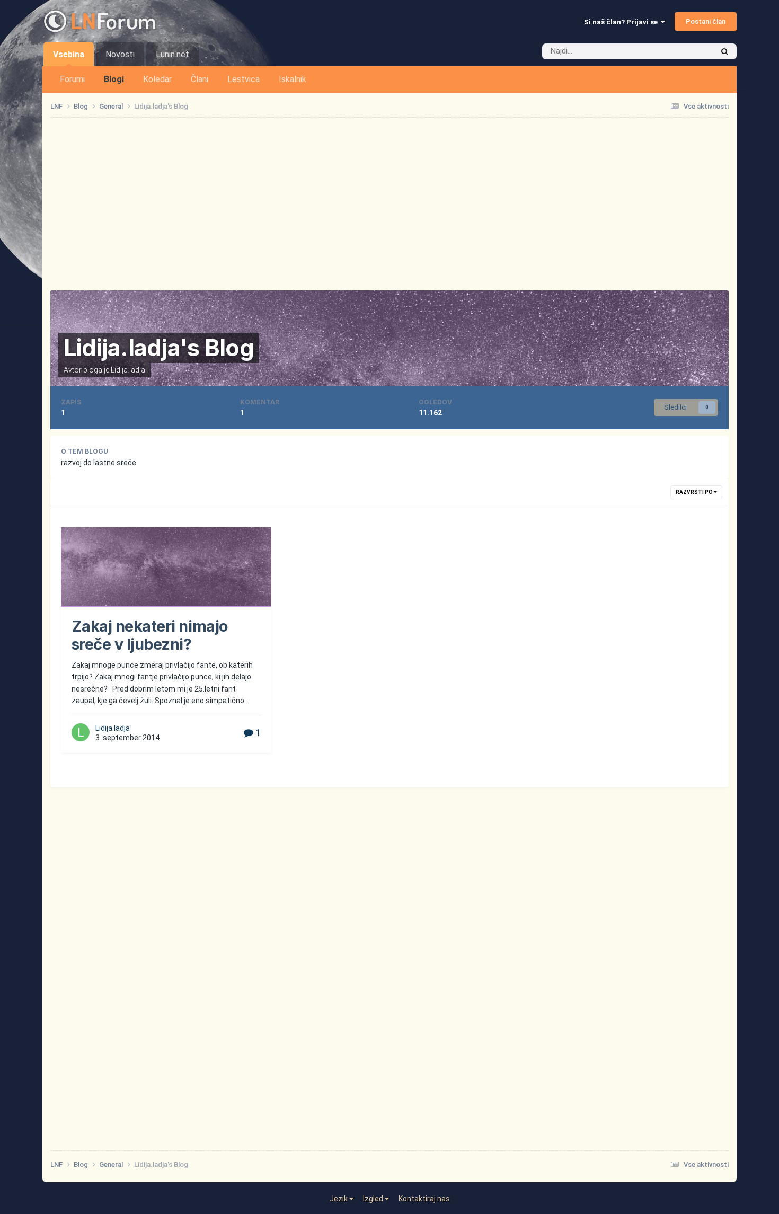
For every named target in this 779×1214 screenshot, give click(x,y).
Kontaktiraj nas (424, 1198)
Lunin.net (172, 54)
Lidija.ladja (128, 370)
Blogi (114, 79)
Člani (199, 79)
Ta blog (687, 51)
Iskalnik (292, 79)
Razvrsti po (695, 492)
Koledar (157, 79)
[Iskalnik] (725, 51)
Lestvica (243, 79)
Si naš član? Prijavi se (622, 22)
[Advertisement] (389, 204)
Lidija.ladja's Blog (159, 347)
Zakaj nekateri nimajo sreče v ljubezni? (150, 635)
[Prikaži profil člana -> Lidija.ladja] (81, 732)
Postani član (705, 21)
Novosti (120, 54)
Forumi (72, 79)
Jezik (339, 1198)
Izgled (374, 1198)
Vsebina (68, 54)
